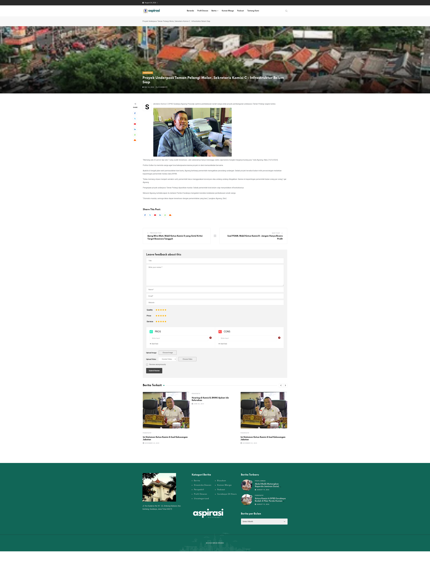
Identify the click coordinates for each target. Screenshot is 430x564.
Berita (214, 11)
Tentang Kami (253, 11)
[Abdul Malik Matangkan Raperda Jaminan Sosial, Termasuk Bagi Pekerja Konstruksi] (246, 485)
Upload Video (151, 359)
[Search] (286, 10)
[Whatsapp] (135, 135)
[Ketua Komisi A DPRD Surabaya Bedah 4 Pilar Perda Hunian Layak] (246, 499)
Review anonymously (157, 364)
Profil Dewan (202, 11)
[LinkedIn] (135, 129)
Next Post (276, 233)
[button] (281, 385)
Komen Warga (228, 11)
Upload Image (151, 353)
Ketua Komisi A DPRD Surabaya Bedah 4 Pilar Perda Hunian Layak (270, 501)
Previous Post (156, 233)
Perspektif (147, 433)
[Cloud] (135, 140)
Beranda (190, 11)
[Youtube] (135, 124)
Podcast (240, 11)
